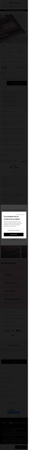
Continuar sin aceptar (20, 214)
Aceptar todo (13, 234)
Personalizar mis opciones (13, 230)
